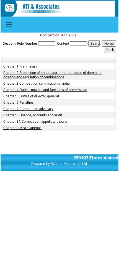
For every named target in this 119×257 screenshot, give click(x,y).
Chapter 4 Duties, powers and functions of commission (45, 90)
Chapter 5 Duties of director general (31, 96)
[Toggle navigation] (9, 24)
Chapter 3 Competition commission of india (36, 83)
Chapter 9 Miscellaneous (22, 128)
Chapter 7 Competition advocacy (28, 109)
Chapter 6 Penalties (18, 102)
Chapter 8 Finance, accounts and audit (32, 115)
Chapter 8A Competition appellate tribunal (35, 121)
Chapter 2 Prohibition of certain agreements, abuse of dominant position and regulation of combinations (52, 75)
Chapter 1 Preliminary (20, 66)
